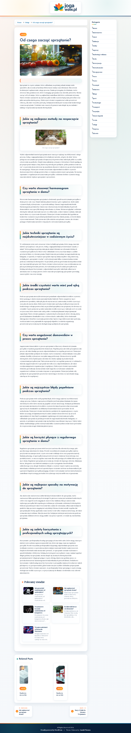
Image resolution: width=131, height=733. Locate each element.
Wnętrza (96, 129)
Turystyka (96, 111)
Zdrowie (95, 133)
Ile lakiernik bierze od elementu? (70, 608)
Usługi (23, 34)
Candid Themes (85, 730)
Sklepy (95, 94)
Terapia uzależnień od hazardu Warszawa (41, 629)
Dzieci (95, 37)
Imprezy (95, 50)
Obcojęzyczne (97, 72)
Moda (95, 59)
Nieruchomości (98, 68)
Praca (95, 76)
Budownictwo (97, 32)
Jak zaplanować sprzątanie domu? (70, 589)
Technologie (97, 103)
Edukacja (96, 41)
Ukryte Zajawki (98, 116)
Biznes (95, 28)
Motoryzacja (97, 63)
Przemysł (96, 85)
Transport (96, 107)
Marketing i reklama (99, 54)
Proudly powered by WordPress (52, 730)
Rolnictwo (96, 89)
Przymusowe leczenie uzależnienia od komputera (40, 610)
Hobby (95, 46)
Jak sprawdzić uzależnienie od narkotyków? (40, 590)
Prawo (95, 81)
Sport (95, 98)
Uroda (95, 120)
